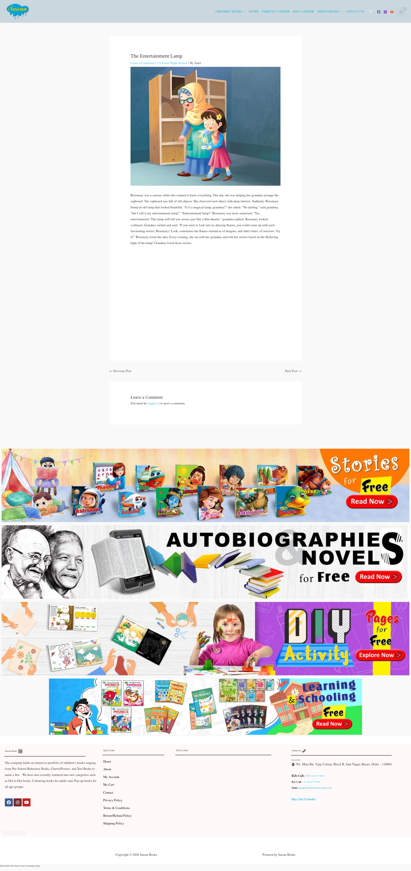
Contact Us (355, 11)
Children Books (228, 11)
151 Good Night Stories (172, 63)
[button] (371, 11)
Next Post (293, 371)
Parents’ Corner (275, 11)
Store (254, 11)
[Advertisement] (205, 273)
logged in (154, 403)
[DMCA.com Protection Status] (14, 832)
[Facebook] (378, 12)
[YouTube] (392, 12)
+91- (309, 775)
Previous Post (120, 371)
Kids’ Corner (303, 11)
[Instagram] (385, 12)
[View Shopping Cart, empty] (401, 11)
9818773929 (318, 776)
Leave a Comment (142, 63)
